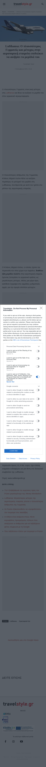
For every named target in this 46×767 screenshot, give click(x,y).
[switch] (37, 351)
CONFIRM (14, 451)
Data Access (23, 458)
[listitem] (23, 346)
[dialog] (23, 384)
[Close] (42, 309)
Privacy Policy (35, 458)
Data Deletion (11, 458)
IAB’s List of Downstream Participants (25, 340)
